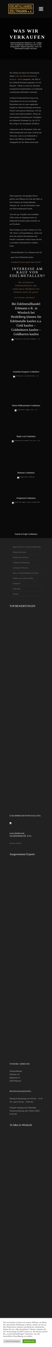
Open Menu (41, 8)
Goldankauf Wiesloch (20, 568)
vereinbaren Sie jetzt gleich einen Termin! (26, 262)
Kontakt (15, 594)
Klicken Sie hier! (16, 843)
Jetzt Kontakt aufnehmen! (24, 298)
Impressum (17, 589)
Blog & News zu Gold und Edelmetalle (27, 547)
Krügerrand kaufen (19, 552)
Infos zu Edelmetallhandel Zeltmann (26, 573)
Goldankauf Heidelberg (21, 563)
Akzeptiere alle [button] (29, 1341)
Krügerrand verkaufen (21, 557)
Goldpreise (16, 583)
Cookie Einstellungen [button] (12, 1341)
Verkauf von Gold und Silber (23, 578)
